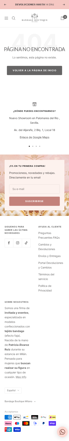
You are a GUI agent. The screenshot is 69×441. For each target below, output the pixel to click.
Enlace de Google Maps (34, 137)
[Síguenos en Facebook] (9, 243)
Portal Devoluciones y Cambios (50, 265)
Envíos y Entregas (49, 256)
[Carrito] (62, 18)
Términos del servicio (46, 277)
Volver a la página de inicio (34, 70)
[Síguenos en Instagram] (17, 243)
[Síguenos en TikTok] (26, 243)
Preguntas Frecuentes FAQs (49, 235)
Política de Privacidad (45, 288)
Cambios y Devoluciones (46, 247)
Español (11, 390)
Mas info (21, 377)
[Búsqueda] (13, 18)
